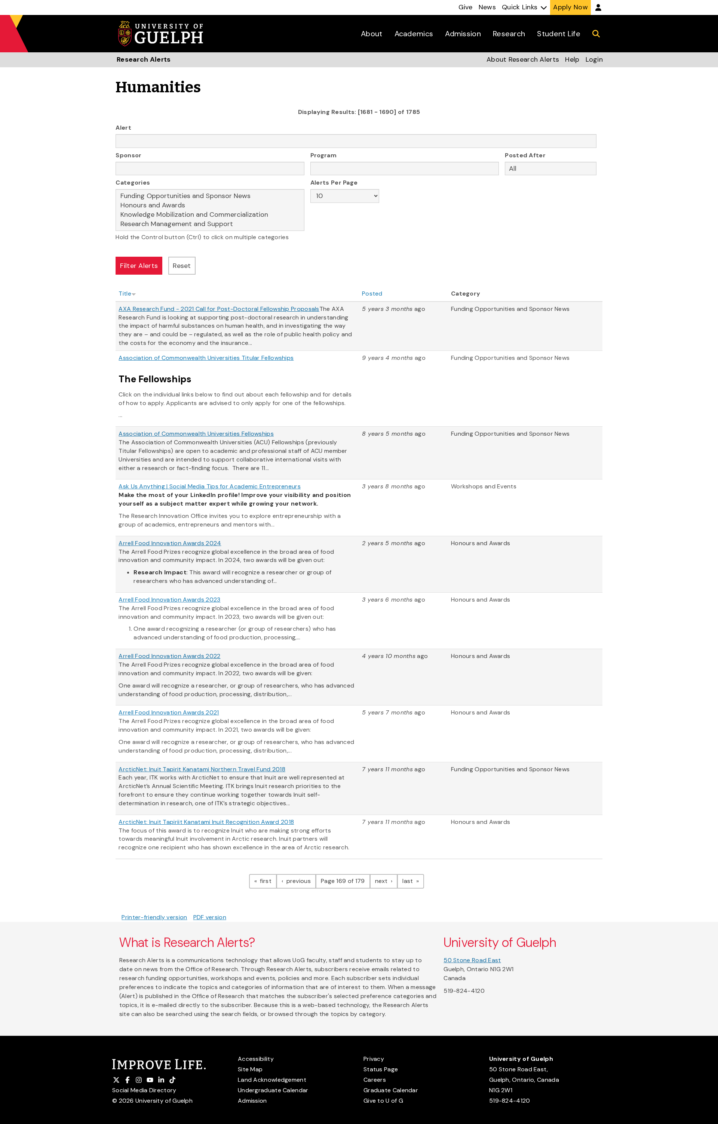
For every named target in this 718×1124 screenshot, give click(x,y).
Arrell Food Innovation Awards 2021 (169, 712)
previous (300, 881)
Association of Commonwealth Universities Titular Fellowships (206, 358)
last (413, 881)
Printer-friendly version (154, 917)
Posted (372, 293)
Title (125, 293)
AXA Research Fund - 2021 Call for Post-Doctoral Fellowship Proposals (219, 309)
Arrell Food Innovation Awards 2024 (170, 543)
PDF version (209, 917)
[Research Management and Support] (210, 224)
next (386, 881)
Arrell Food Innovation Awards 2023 (169, 599)
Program (323, 155)
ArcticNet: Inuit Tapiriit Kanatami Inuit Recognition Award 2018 (206, 822)
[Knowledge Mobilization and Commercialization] (210, 214)
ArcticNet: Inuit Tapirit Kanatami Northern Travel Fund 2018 (202, 769)
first (267, 881)
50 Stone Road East (472, 960)
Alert (123, 128)
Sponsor (128, 155)
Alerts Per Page (334, 182)
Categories (133, 182)
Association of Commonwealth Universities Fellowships (196, 434)
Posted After (525, 155)
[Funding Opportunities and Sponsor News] (210, 196)
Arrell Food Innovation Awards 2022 (169, 656)
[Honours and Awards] (210, 205)
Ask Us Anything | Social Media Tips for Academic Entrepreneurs (210, 486)
